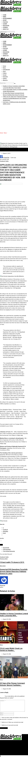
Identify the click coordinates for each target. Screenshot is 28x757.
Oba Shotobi (6, 547)
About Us (5, 29)
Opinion (5, 27)
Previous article (4, 558)
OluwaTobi (2, 585)
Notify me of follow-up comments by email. (12, 722)
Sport (5, 20)
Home (4, 15)
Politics (5, 22)
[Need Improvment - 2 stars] (0, 696)
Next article (3, 566)
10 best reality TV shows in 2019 (12, 562)
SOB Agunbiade (7, 549)
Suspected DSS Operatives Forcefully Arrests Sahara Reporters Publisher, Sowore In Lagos (13, 571)
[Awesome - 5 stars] (4, 696)
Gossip (5, 23)
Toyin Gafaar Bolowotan (9, 551)
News (4, 16)
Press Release (3, 150)
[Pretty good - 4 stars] (3, 696)
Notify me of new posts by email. (10, 725)
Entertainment (7, 18)
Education (6, 25)
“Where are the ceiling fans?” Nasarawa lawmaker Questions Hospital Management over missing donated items (15, 98)
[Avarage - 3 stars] (1, 696)
